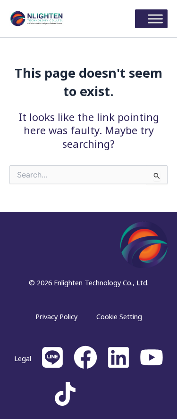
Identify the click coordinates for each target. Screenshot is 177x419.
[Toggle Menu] (155, 18)
